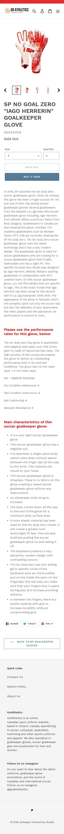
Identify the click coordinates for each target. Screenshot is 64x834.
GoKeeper (25, 822)
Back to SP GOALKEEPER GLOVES (34, 643)
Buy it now (32, 176)
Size (7, 149)
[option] (16, 90)
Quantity (48, 149)
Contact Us (15, 677)
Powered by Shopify (43, 822)
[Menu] (58, 11)
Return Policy (16, 686)
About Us (13, 696)
